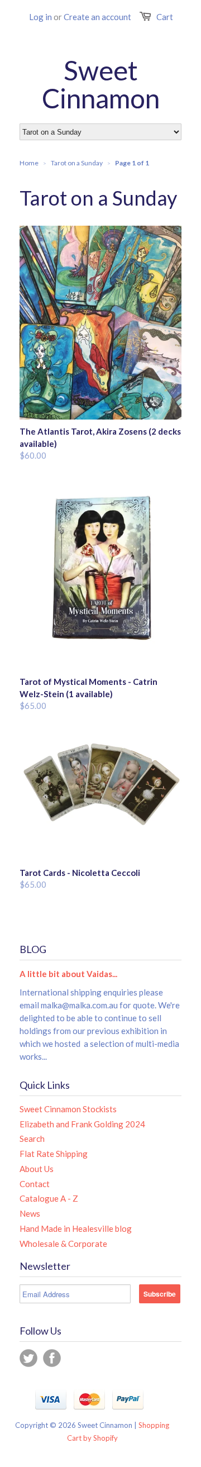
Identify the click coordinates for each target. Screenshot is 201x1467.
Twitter (28, 1358)
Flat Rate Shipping (54, 1154)
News (30, 1213)
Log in (40, 17)
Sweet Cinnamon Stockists (68, 1109)
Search (32, 1138)
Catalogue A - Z (49, 1198)
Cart (164, 17)
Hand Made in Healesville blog (76, 1228)
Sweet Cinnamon (101, 84)
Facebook (52, 1358)
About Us (37, 1169)
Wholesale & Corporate (63, 1244)
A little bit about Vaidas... (68, 974)
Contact (35, 1184)
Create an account (97, 17)
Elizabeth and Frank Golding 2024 (82, 1124)
